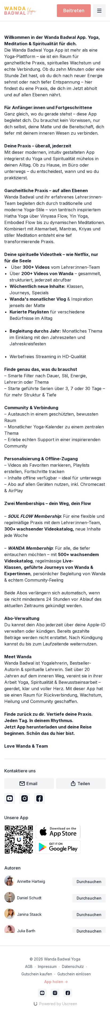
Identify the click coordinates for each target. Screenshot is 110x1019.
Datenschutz (73, 966)
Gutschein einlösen (74, 974)
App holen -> (56, 981)
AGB (29, 966)
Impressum (47, 966)
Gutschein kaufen (36, 974)
